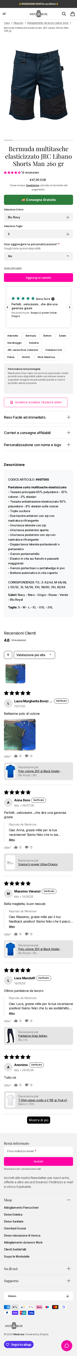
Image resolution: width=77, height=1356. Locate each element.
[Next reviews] (69, 307)
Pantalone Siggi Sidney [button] (32, 1035)
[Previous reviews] (7, 307)
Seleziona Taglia (13, 226)
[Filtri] (8, 655)
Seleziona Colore (13, 209)
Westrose (18, 1334)
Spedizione (32, 185)
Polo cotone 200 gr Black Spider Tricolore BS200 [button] (38, 771)
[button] (4, 14)
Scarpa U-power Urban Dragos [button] (38, 864)
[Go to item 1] (15, 673)
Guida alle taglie (13, 268)
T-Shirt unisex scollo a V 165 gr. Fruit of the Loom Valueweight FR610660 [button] (42, 1100)
